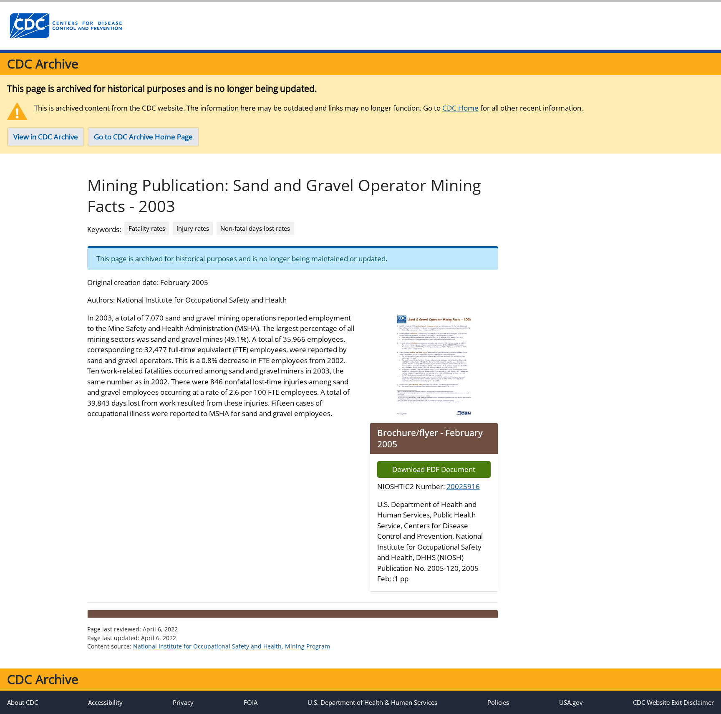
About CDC (22, 702)
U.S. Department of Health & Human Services (372, 702)
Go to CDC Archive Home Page (143, 136)
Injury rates (192, 228)
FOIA (250, 702)
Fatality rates (147, 228)
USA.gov (571, 702)
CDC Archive (42, 63)
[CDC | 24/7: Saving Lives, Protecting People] (65, 26)
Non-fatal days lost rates (255, 228)
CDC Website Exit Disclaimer (673, 702)
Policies (498, 702)
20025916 (463, 486)
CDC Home (460, 108)
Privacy (183, 702)
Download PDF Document (433, 469)
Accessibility (105, 702)
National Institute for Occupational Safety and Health (207, 646)
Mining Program (307, 646)
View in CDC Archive (45, 136)
